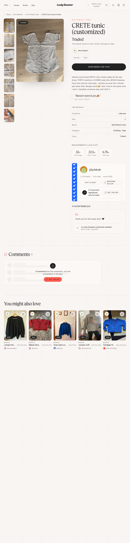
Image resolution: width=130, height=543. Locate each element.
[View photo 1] (9, 25)
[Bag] (124, 5)
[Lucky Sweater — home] (65, 5)
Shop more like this (99, 67)
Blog (33, 5)
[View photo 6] (9, 100)
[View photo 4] (9, 70)
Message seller (111, 182)
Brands (25, 5)
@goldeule (95, 169)
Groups (16, 5)
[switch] (113, 5)
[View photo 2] (9, 40)
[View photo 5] (9, 85)
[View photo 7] (9, 115)
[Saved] (118, 5)
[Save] (23, 314)
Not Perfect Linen (32, 14)
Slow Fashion (18, 14)
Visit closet (90, 182)
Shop (6, 5)
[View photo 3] (9, 55)
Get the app (113, 192)
